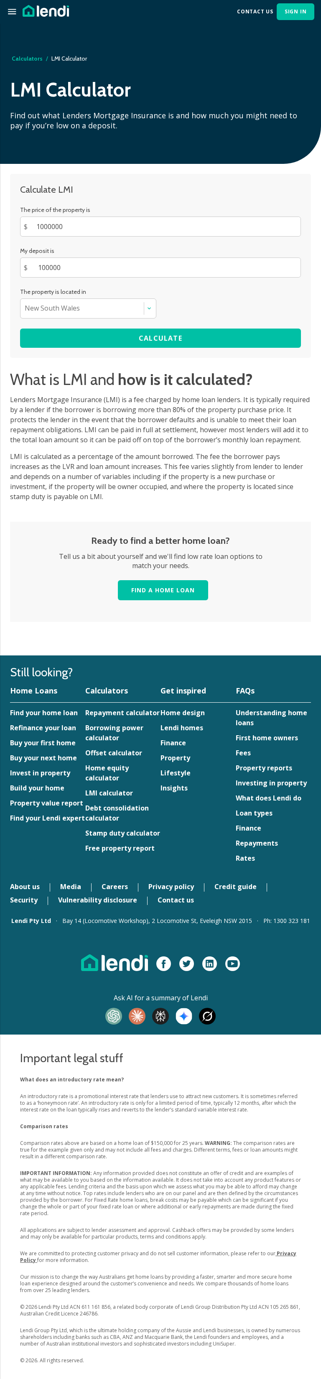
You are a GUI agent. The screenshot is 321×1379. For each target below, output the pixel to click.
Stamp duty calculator (122, 833)
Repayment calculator (122, 712)
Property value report (46, 803)
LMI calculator (109, 793)
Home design (182, 712)
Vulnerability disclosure (97, 900)
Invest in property (40, 772)
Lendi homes (181, 727)
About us (25, 886)
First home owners (267, 737)
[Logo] (46, 10)
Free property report (120, 848)
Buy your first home (43, 742)
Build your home (37, 788)
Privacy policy (171, 886)
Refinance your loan (43, 727)
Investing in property (271, 783)
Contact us (176, 900)
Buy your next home (43, 757)
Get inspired (183, 691)
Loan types (254, 813)
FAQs (245, 691)
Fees (243, 752)
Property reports (264, 767)
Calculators (106, 691)
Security (24, 900)
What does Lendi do (268, 798)
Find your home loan (44, 712)
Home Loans (33, 691)
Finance (173, 742)
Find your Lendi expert (47, 818)
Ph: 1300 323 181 (286, 921)
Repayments (257, 843)
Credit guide (235, 886)
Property (175, 757)
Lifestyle (175, 772)
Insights (174, 788)
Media (70, 886)
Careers (115, 886)
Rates (245, 858)
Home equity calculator (107, 773)
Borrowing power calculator (114, 732)
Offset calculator (113, 752)
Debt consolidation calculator (117, 813)
